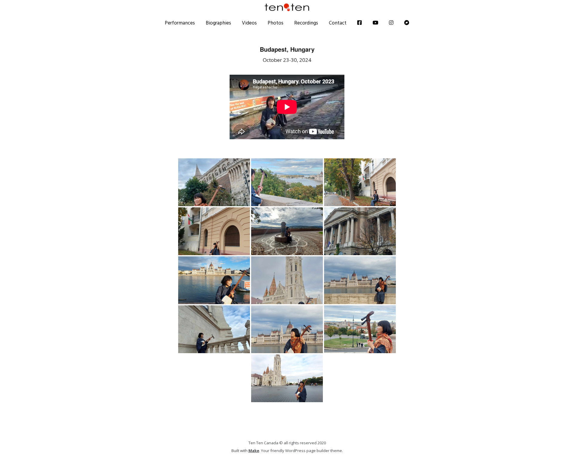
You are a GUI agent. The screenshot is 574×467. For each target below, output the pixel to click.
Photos (275, 22)
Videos (249, 22)
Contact (337, 22)
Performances (180, 22)
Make (253, 450)
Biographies (218, 22)
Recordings (306, 22)
